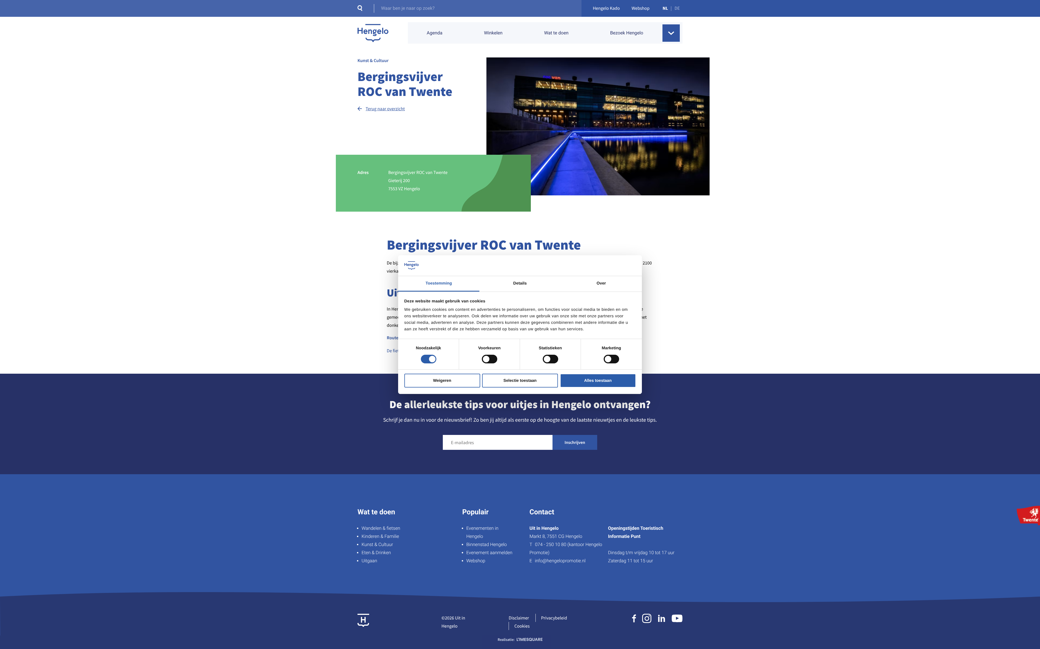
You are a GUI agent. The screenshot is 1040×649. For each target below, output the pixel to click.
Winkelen (493, 33)
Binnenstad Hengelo (486, 544)
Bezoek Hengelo (626, 33)
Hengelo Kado (606, 8)
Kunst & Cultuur (377, 544)
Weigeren (442, 380)
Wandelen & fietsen (381, 528)
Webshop (640, 8)
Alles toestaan (598, 380)
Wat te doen (556, 33)
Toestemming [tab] (438, 283)
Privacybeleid (554, 618)
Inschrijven (575, 442)
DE (677, 8)
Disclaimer (519, 618)
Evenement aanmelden (489, 553)
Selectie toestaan (520, 380)
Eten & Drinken (376, 553)
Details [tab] (520, 283)
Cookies (521, 626)
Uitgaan (369, 561)
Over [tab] (601, 283)
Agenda (435, 33)
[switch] (489, 359)
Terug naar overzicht (385, 109)
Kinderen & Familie (380, 536)
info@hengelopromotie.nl (560, 561)
